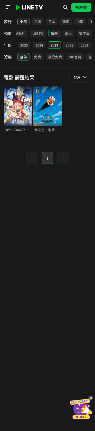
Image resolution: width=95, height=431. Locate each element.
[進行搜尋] (65, 7)
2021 (84, 45)
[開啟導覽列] (8, 7)
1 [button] (47, 158)
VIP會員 (75, 56)
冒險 (54, 33)
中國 (79, 21)
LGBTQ (38, 33)
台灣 (37, 21)
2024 (39, 45)
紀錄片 (20, 33)
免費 (37, 56)
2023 (54, 45)
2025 (24, 45)
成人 (68, 33)
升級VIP (81, 7)
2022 (69, 45)
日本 (51, 21)
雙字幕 (84, 33)
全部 (23, 21)
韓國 (65, 21)
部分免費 (55, 56)
